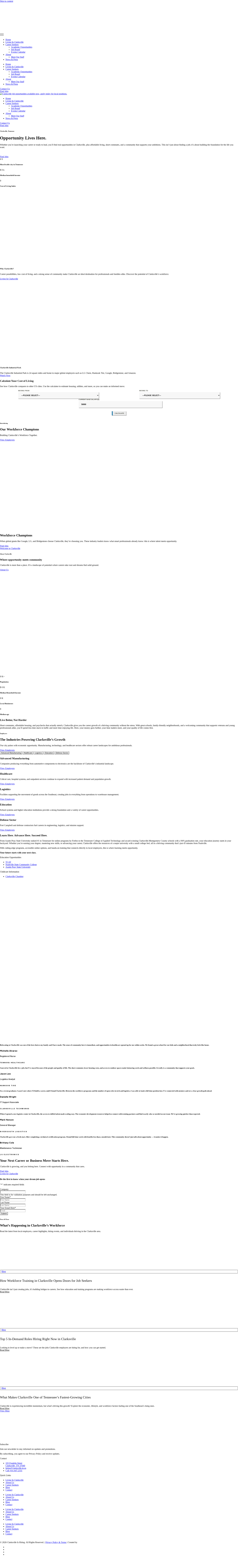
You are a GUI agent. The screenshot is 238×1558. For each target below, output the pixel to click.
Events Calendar (18, 52)
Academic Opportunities (21, 47)
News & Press (12, 59)
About (8, 54)
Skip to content (6, 1)
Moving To (143, 390)
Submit (4, 1214)
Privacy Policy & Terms (55, 1542)
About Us (10, 1482)
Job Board (15, 49)
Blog (4, 1271)
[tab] (11, 752)
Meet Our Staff (17, 57)
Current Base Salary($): (89, 399)
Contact (9, 1490)
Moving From (23, 390)
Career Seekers (12, 44)
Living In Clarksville (15, 42)
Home (8, 39)
